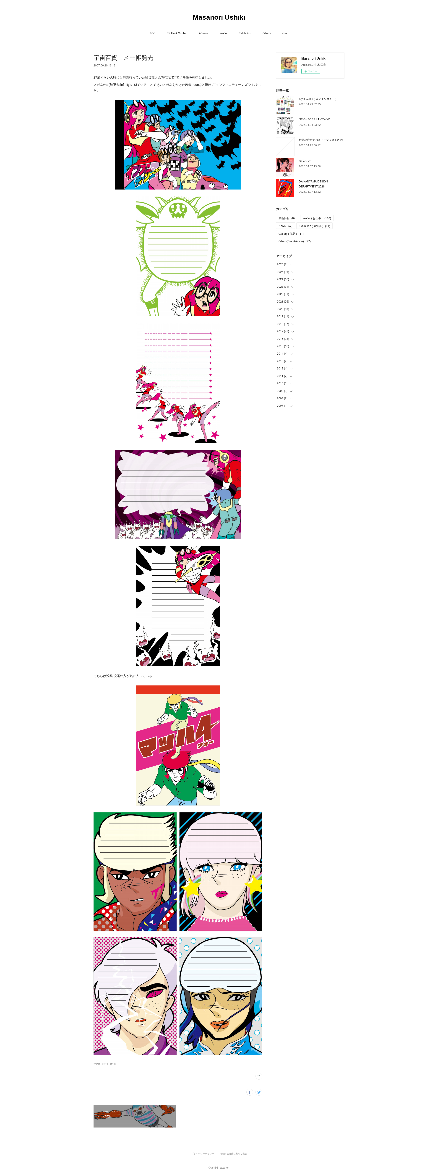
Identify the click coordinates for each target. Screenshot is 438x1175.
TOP (152, 33)
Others (267, 33)
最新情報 (287, 218)
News (285, 226)
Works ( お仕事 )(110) (105, 1063)
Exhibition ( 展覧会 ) (314, 226)
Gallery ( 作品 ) (291, 233)
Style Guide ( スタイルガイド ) (317, 98)
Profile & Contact (177, 33)
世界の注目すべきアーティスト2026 (321, 140)
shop (285, 33)
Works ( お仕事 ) (317, 218)
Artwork (203, 33)
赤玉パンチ (306, 161)
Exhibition (245, 33)
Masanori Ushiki (219, 17)
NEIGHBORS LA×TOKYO (314, 119)
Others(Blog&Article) (295, 241)
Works (223, 33)
